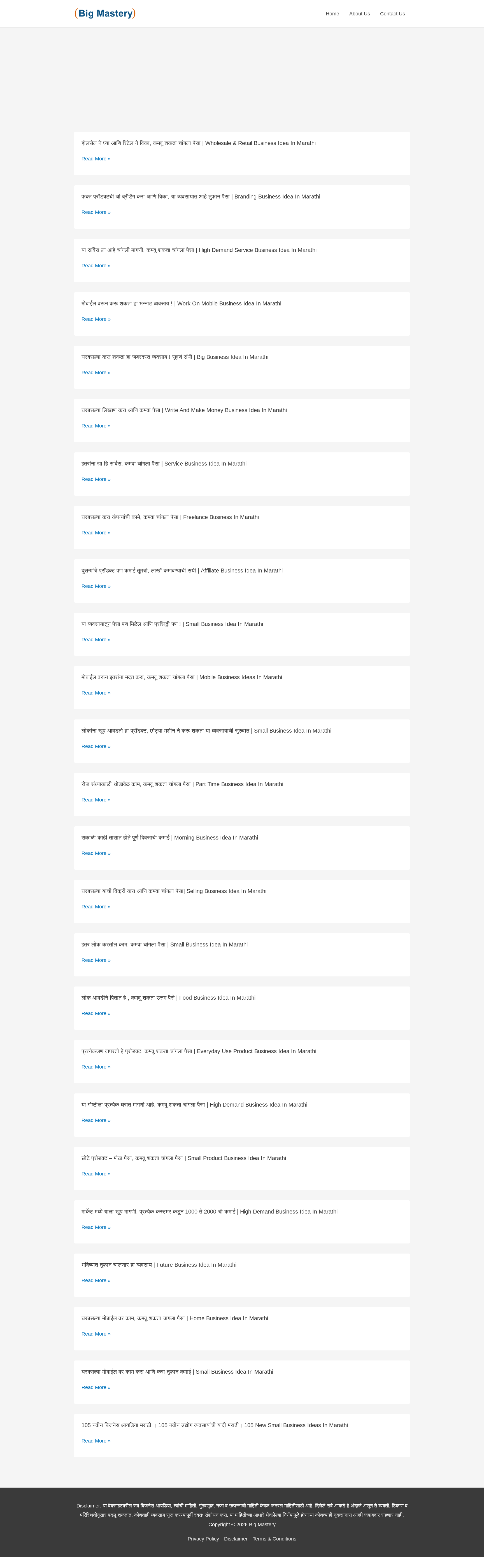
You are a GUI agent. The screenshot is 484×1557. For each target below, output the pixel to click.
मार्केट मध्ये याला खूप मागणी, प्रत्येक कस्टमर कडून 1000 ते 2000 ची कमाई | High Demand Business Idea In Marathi (210, 1211)
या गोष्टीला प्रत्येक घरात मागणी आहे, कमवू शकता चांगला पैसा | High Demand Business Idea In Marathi (194, 1105)
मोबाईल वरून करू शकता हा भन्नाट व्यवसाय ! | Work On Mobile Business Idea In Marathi (181, 303)
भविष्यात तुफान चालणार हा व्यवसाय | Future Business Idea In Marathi (159, 1265)
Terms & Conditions (274, 1539)
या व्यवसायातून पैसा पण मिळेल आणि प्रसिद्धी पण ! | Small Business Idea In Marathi (172, 624)
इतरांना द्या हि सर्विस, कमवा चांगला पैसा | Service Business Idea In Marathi (164, 463)
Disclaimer (236, 1539)
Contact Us (392, 14)
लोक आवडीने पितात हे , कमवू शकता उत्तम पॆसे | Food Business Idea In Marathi (168, 998)
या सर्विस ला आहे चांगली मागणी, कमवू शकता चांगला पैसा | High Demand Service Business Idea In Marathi (199, 250)
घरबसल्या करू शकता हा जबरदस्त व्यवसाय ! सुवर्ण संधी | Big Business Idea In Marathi (175, 357)
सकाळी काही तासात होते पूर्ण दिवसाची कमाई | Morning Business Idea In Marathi (170, 837)
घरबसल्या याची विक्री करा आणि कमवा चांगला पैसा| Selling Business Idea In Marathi (174, 891)
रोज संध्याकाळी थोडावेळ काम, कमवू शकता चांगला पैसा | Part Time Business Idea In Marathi (182, 784)
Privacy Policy (203, 1539)
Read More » (96, 158)
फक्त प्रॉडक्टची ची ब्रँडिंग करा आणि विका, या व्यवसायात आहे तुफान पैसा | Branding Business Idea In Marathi (201, 196)
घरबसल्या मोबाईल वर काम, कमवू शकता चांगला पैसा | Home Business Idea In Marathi (175, 1318)
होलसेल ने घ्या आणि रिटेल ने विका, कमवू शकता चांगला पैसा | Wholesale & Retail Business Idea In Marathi (199, 143)
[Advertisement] (242, 70)
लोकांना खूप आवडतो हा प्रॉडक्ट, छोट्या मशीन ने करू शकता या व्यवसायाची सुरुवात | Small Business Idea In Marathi (206, 731)
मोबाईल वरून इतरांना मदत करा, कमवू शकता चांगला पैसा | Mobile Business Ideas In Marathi (182, 677)
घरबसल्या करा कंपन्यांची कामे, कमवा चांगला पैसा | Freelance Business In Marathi (170, 517)
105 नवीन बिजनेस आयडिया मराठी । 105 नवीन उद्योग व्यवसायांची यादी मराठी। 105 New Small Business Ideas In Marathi (215, 1425)
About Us (359, 14)
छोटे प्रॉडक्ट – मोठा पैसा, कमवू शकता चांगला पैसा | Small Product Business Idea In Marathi (184, 1158)
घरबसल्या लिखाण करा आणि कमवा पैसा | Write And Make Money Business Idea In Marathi (184, 410)
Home (332, 14)
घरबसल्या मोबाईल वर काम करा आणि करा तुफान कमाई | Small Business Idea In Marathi (177, 1372)
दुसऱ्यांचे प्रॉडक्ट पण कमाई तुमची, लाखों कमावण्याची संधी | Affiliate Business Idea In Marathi (182, 570)
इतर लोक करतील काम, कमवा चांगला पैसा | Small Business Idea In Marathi (165, 944)
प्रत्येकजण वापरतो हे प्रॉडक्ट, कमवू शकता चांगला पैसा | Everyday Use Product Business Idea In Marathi (199, 1051)
